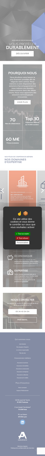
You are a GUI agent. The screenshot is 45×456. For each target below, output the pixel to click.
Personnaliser (22, 243)
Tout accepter (23, 234)
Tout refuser (23, 238)
